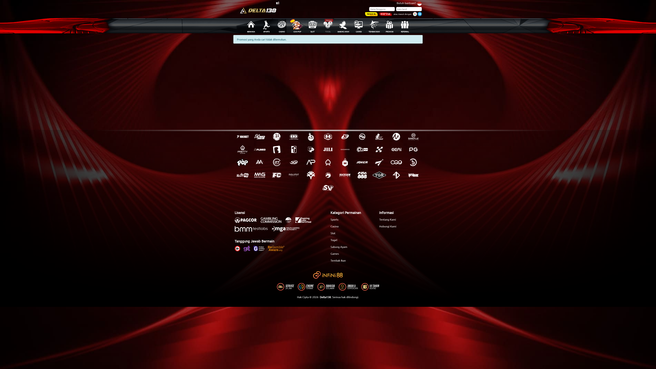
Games (335, 253)
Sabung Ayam (339, 246)
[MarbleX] (379, 149)
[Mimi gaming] (259, 175)
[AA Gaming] (259, 162)
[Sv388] (328, 188)
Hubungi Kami (387, 226)
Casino (335, 226)
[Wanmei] (362, 136)
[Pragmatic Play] (311, 136)
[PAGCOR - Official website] (247, 221)
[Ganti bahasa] (419, 3)
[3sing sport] (294, 136)
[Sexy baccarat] (379, 136)
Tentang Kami (387, 219)
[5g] (294, 162)
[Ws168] (413, 175)
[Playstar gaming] (379, 162)
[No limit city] (294, 175)
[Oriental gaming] (362, 149)
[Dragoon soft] (328, 175)
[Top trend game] (294, 149)
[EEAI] (396, 149)
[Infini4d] (396, 175)
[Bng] (413, 162)
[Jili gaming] (328, 149)
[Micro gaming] (396, 136)
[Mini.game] (259, 149)
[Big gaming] (277, 149)
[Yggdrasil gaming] (311, 175)
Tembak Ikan (338, 260)
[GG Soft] (328, 136)
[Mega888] (362, 175)
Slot (333, 233)
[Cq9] (396, 162)
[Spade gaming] (328, 162)
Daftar (385, 14)
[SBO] (242, 136)
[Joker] (362, 162)
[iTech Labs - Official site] (290, 221)
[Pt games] (277, 162)
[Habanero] (345, 162)
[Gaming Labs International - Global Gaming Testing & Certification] (305, 221)
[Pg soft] (413, 149)
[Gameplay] (413, 136)
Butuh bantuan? (406, 3)
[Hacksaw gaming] (345, 175)
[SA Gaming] (345, 149)
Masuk (371, 14)
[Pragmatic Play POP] (242, 162)
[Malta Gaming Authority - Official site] (287, 230)
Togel (334, 240)
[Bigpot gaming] (311, 149)
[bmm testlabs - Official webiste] (253, 230)
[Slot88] (242, 175)
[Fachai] (277, 175)
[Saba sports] (277, 136)
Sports (334, 219)
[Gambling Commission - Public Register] (273, 221)
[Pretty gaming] (242, 149)
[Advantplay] (311, 162)
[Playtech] (345, 136)
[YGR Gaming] (379, 175)
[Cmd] (259, 136)
